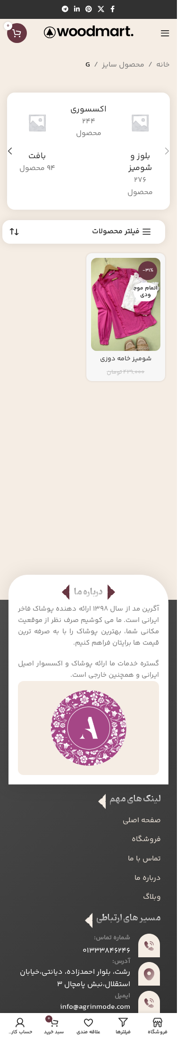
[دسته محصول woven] (37, 139)
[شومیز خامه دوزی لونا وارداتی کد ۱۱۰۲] (126, 304)
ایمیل (122, 996)
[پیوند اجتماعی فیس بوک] (112, 10)
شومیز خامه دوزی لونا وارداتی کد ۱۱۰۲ (125, 364)
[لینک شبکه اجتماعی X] (101, 10)
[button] (167, 151)
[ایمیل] (149, 1002)
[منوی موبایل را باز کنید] (165, 33)
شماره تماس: (112, 938)
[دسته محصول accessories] (88, 122)
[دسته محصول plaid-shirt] (140, 151)
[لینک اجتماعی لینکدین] (77, 10)
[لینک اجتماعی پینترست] (89, 10)
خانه (163, 65)
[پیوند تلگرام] (65, 10)
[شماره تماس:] (149, 945)
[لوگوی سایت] (89, 33)
